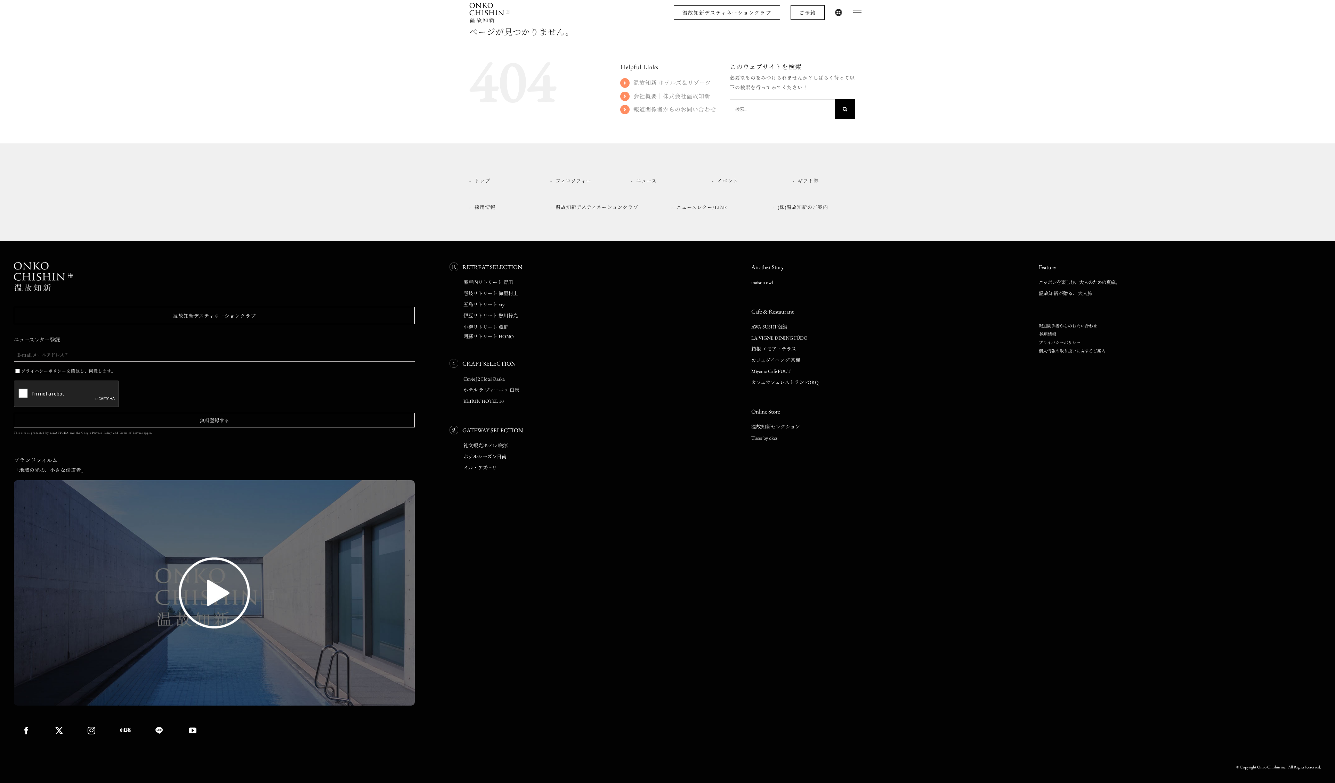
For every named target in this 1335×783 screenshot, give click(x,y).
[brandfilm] (214, 483)
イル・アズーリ (480, 468)
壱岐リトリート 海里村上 (490, 293)
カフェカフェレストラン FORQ (785, 382)
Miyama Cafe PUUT (771, 371)
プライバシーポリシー (1060, 342)
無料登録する (214, 420)
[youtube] (193, 730)
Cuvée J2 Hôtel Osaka (484, 379)
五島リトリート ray (483, 304)
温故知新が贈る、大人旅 (1065, 293)
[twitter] (59, 730)
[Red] (125, 730)
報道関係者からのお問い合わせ (674, 109)
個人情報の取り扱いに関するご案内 (1072, 351)
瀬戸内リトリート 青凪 (488, 282)
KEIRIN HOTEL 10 (483, 401)
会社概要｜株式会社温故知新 (671, 96)
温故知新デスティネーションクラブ (726, 12)
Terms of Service (131, 432)
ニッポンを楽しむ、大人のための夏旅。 (1079, 282)
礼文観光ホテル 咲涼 (485, 445)
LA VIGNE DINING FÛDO (779, 338)
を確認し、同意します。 (68, 371)
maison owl (762, 282)
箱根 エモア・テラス (773, 349)
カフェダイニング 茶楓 (775, 360)
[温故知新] (490, 4)
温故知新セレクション (775, 427)
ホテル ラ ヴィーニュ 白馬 (491, 390)
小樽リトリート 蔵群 (485, 327)
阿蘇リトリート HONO (488, 336)
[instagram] (92, 730)
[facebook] (27, 730)
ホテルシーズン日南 (485, 456)
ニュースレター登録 (37, 339)
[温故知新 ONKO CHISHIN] (43, 264)
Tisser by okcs (764, 438)
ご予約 (807, 12)
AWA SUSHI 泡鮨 (769, 327)
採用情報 (1047, 334)
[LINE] (159, 730)
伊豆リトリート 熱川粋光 (490, 316)
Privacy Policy (102, 432)
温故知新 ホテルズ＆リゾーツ (672, 82)
